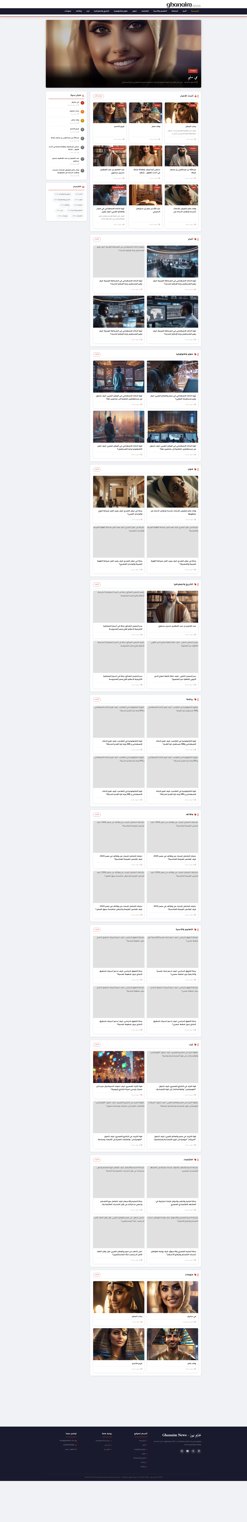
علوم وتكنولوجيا (121, 11)
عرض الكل (98, 96)
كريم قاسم (119, 127)
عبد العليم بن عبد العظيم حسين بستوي (177, 626)
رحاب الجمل (191, 127)
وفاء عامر (156, 127)
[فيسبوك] (199, 1451)
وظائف (79, 11)
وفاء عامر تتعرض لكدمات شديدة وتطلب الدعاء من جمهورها (184, 212)
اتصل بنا (107, 1449)
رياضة (78, 205)
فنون (134, 11)
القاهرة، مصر (70, 1449)
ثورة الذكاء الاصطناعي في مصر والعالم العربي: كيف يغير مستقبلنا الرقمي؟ (110, 212)
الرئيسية (195, 11)
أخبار (185, 11)
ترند (87, 11)
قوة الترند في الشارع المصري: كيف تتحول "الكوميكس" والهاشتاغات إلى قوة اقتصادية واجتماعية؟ (176, 1090)
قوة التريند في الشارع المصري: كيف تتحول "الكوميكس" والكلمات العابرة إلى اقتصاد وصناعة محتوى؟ (120, 1140)
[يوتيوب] (187, 1451)
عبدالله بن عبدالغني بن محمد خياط (65, 138)
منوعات (68, 11)
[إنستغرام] (182, 1451)
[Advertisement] (123, 1402)
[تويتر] (193, 1451)
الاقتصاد (77, 216)
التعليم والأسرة (160, 11)
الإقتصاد (145, 11)
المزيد (97, 239)
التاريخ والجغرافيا (101, 11)
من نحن (107, 1445)
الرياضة (175, 11)
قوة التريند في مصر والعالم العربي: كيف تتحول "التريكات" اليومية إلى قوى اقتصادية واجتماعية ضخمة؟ (175, 1140)
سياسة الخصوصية (103, 1441)
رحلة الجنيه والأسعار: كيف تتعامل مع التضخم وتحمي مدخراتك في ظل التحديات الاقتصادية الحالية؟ (121, 1205)
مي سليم (193, 77)
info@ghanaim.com (67, 1441)
